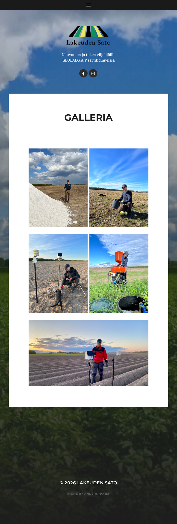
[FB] (83, 73)
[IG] (93, 73)
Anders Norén (97, 493)
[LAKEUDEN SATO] (88, 36)
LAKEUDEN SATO (97, 483)
